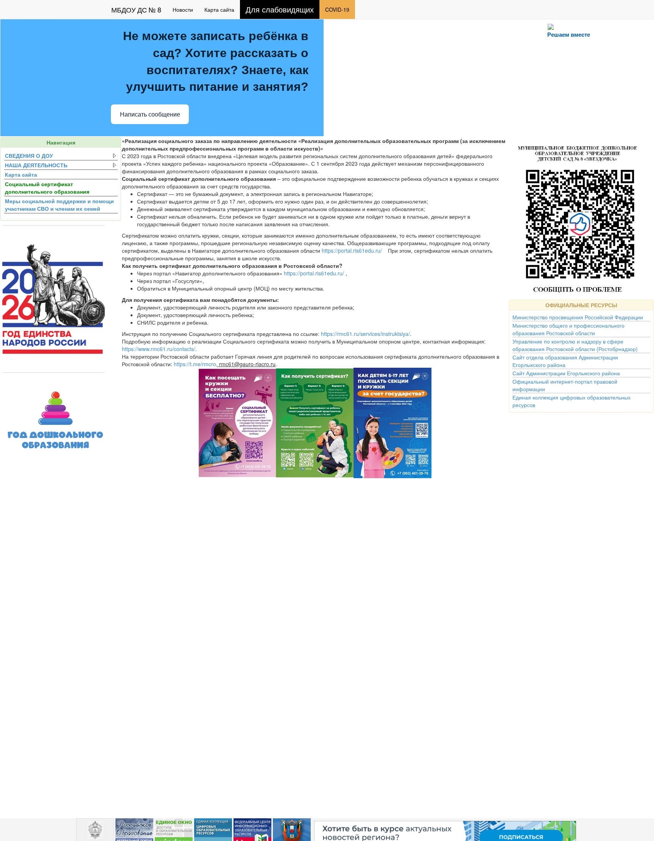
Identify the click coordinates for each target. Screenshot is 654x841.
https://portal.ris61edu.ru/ (352, 250)
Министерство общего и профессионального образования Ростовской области (568, 329)
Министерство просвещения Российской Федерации (577, 317)
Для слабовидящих (280, 9)
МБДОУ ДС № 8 (136, 9)
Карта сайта (219, 9)
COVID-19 (337, 9)
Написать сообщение (150, 114)
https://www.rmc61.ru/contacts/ (158, 349)
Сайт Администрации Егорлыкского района (566, 373)
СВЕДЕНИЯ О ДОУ (29, 155)
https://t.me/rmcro (195, 364)
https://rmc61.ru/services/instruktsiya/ (365, 333)
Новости (183, 9)
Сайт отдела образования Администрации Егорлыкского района (565, 360)
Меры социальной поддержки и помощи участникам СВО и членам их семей (59, 204)
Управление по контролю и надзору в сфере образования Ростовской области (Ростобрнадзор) (575, 345)
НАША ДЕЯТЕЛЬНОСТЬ (36, 165)
